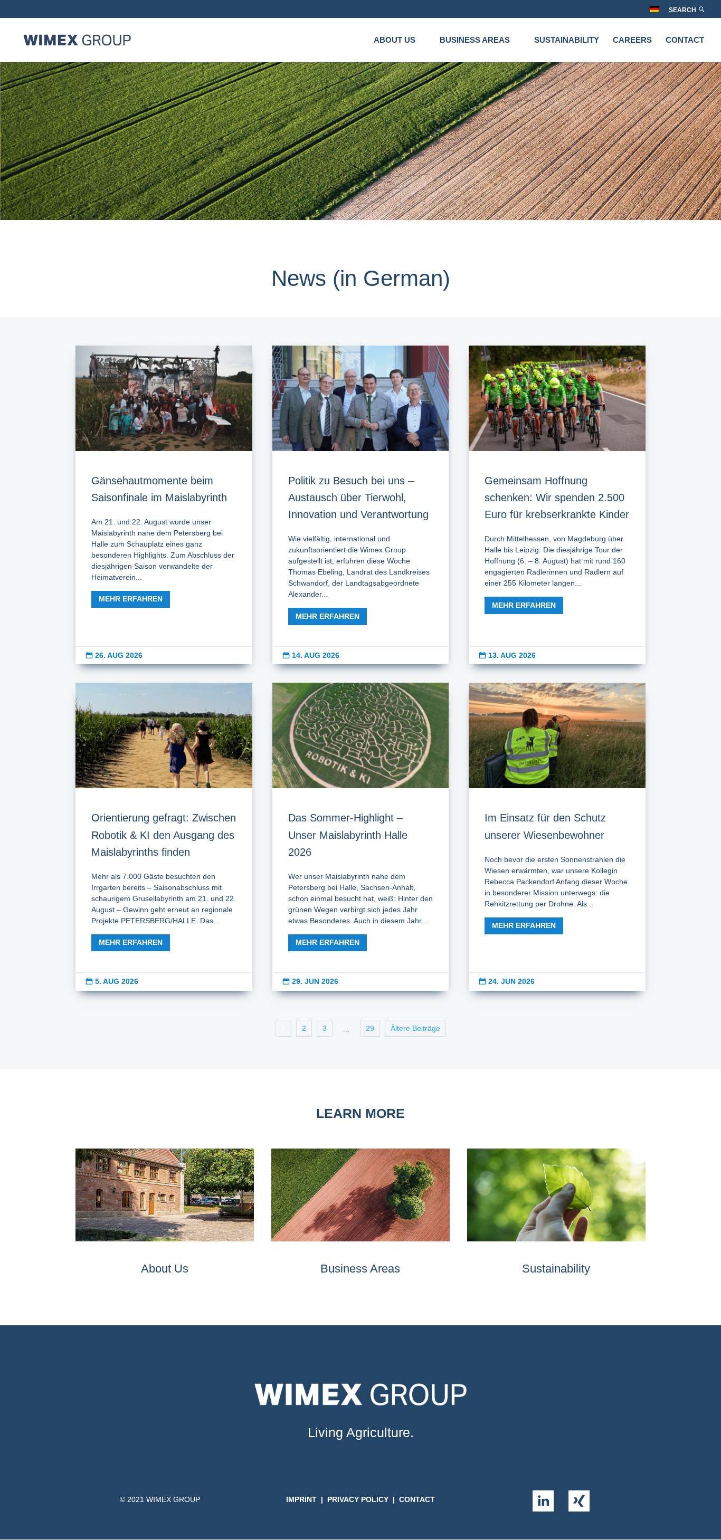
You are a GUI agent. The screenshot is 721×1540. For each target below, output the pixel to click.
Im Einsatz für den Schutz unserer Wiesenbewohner (557, 837)
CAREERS (632, 40)
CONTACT (685, 40)
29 (370, 1028)
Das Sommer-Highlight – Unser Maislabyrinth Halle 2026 (360, 837)
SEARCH (683, 10)
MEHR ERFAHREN (131, 599)
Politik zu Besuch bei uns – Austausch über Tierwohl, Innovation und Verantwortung (360, 505)
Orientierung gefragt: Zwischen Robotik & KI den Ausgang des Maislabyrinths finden (163, 837)
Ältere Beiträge (415, 1028)
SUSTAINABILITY (566, 40)
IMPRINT (301, 1499)
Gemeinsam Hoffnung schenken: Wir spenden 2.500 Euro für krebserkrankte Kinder (557, 505)
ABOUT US (394, 40)
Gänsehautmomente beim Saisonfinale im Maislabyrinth (163, 505)
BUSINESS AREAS (475, 40)
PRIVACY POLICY (357, 1499)
